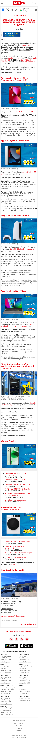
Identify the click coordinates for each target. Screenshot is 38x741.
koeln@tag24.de (24, 693)
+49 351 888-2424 (6, 670)
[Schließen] (36, 10)
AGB (19, 733)
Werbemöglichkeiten (19, 721)
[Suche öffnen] (32, 3)
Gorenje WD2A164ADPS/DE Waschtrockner (15, 547)
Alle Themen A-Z (19, 723)
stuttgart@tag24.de (24, 683)
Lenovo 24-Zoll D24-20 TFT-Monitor (18, 484)
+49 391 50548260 (6, 712)
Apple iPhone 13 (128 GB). (25, 111)
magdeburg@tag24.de (7, 714)
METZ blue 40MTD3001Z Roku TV (17, 489)
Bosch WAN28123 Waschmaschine (18, 542)
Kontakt (19, 725)
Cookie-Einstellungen (19, 738)
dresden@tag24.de (6, 672)
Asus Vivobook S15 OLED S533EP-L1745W (16, 325)
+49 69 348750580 (6, 691)
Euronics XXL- (26, 45)
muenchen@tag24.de (25, 700)
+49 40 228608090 (6, 702)
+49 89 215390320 (24, 698)
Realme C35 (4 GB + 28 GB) (15, 480)
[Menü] (2, 3)
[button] (35, 3)
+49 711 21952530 (24, 681)
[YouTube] (27, 639)
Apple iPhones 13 (14, 58)
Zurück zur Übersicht (28, 624)
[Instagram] (22, 639)
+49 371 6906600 (24, 660)
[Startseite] (19, 3)
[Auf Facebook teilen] (3, 10)
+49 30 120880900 (6, 660)
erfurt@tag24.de (5, 683)
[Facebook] (16, 639)
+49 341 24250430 (24, 670)
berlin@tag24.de (5, 662)
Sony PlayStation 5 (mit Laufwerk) (22, 249)
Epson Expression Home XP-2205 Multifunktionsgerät (17, 494)
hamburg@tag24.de (6, 704)
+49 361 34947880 (6, 681)
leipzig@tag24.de (24, 672)
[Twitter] (11, 639)
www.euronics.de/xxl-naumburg (13, 616)
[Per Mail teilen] (12, 10)
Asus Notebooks (28, 62)
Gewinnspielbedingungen (19, 735)
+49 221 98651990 (24, 691)
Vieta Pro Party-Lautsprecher (16, 500)
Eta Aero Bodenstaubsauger (16, 557)
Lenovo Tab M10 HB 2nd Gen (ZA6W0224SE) (16, 474)
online (12, 565)
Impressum (19, 728)
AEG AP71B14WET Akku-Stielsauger (18, 553)
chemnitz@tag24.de (25, 662)
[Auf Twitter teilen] (8, 10)
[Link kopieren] (17, 10)
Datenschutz (19, 730)
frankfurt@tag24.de (6, 693)
